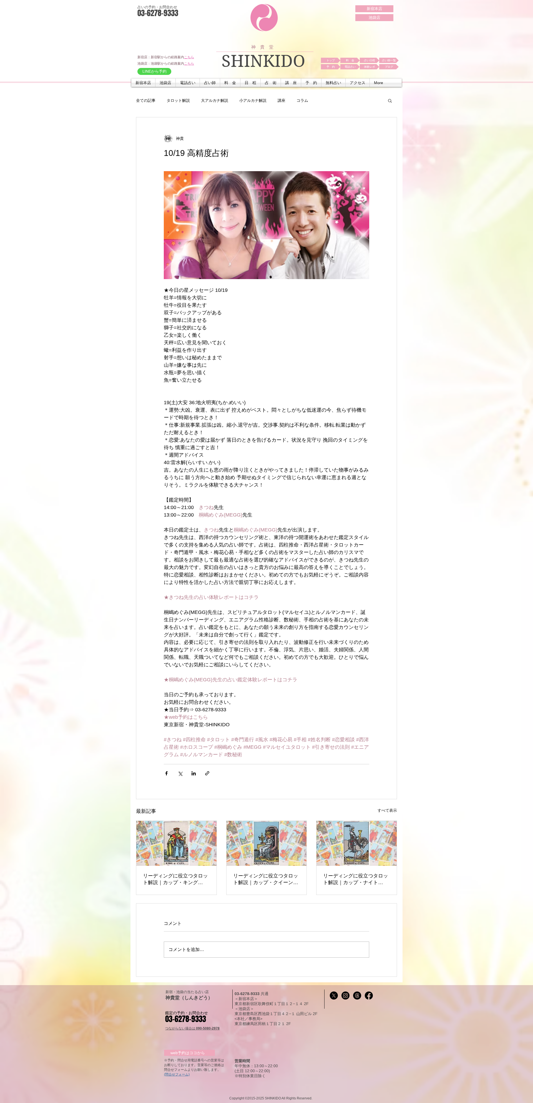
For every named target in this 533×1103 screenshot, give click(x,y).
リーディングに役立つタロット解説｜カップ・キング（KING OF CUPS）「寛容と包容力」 (176, 879)
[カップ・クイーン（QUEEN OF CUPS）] (267, 843)
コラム (302, 100)
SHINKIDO (263, 61)
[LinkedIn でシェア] (193, 773)
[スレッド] (357, 995)
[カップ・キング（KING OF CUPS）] (176, 843)
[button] (188, 83)
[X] (334, 995)
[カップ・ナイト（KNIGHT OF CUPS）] (356, 843)
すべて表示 (387, 810)
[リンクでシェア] (207, 773)
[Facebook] (369, 995)
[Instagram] (345, 995)
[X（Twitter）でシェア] (180, 773)
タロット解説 (178, 100)
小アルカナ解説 (252, 100)
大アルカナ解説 (214, 100)
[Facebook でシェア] (166, 773)
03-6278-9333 (248, 993)
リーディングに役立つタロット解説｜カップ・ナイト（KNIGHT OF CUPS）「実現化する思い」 (355, 879)
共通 (264, 993)
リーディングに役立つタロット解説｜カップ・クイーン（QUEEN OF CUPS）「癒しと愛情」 (266, 879)
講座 (281, 100)
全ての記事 (145, 100)
